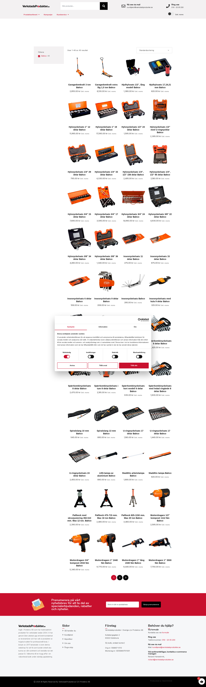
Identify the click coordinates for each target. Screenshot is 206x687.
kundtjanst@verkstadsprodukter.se (166, 647)
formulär (165, 632)
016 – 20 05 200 (168, 640)
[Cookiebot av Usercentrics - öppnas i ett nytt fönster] (139, 319)
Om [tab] (135, 327)
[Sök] (104, 6)
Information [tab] (103, 327)
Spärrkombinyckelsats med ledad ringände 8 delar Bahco (160, 388)
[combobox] (80, 6)
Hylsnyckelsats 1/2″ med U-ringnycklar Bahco (160, 130)
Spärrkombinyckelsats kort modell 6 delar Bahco (133, 388)
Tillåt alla (134, 365)
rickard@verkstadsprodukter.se (160, 660)
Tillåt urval (103, 365)
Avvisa (72, 365)
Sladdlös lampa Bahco (160, 473)
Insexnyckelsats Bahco (133, 298)
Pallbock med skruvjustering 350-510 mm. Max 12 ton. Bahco (79, 518)
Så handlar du (70, 631)
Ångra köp (68, 647)
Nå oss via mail (133, 4)
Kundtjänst (68, 635)
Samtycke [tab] (71, 327)
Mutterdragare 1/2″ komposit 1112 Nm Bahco (160, 518)
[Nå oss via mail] (123, 6)
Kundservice (62, 14)
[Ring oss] (168, 6)
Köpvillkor (68, 639)
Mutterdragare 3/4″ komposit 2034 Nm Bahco (79, 563)
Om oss (67, 643)
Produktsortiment (30, 14)
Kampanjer (48, 14)
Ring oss (175, 4)
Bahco (44, 56)
